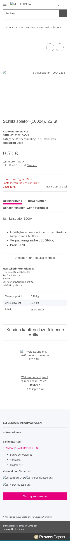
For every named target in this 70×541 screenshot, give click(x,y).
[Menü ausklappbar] (4, 3)
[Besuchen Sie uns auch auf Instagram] (15, 509)
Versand (32, 165)
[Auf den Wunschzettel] (60, 47)
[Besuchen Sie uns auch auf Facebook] (6, 509)
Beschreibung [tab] (12, 200)
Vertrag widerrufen (35, 496)
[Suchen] (63, 13)
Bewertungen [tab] (37, 200)
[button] (53, 4)
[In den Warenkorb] (6, 39)
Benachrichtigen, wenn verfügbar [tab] (25, 207)
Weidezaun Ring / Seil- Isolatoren (36, 139)
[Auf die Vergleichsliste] (50, 47)
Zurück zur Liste (14, 27)
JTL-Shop (19, 528)
